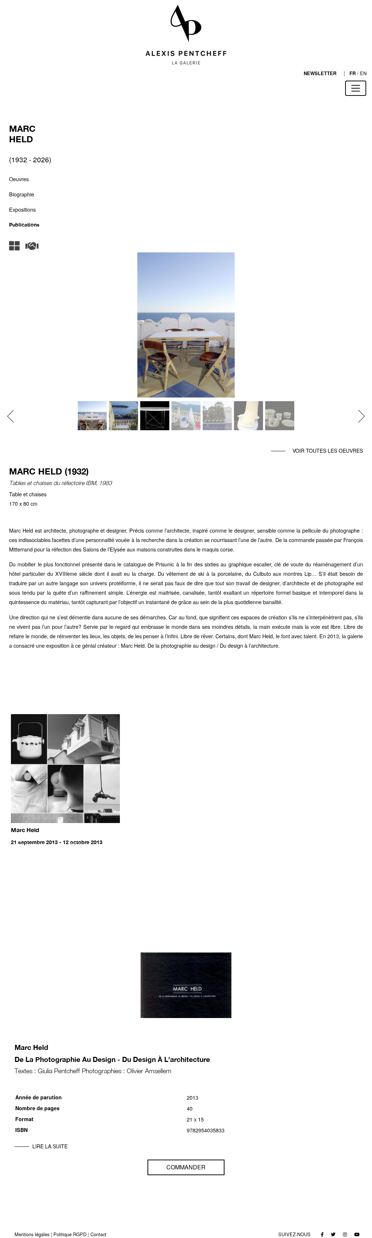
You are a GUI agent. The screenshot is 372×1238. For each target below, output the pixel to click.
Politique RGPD (69, 1234)
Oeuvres (19, 179)
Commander (186, 1167)
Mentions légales (32, 1234)
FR (352, 73)
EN (363, 73)
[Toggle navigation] (355, 88)
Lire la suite (50, 1146)
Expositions (22, 209)
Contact (98, 1234)
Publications (24, 224)
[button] (13, 416)
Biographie (21, 194)
